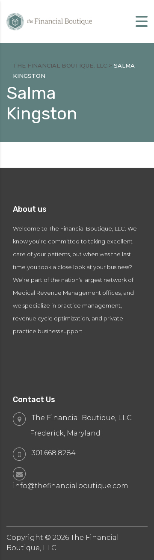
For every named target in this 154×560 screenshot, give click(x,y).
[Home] (49, 21)
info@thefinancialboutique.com (70, 486)
